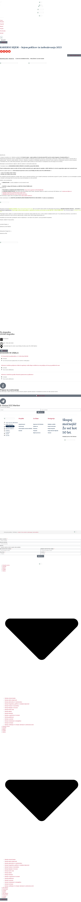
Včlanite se (35, 426)
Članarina (35, 428)
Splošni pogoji (29, 532)
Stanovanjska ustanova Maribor (25, 428)
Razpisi (1, 26)
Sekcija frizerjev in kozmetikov (12, 705)
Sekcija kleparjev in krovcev (11, 707)
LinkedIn (7, 433)
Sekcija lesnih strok (9, 709)
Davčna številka (3, 542)
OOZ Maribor (5, 887)
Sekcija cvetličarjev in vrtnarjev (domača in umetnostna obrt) (19, 724)
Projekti (1, 28)
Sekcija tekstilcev (9, 713)
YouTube (7, 435)
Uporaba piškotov (36, 532)
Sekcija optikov (8, 711)
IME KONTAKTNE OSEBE (5, 548)
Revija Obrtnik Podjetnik (53, 430)
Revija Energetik (51, 428)
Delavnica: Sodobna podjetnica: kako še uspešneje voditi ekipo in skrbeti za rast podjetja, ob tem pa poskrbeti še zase (30, 365)
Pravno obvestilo (24, 532)
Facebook (7, 430)
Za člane (4, 890)
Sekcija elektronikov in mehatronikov (13, 702)
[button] (1, 51)
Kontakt (1, 33)
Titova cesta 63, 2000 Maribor (12, 422)
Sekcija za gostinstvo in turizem (12, 715)
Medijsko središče (51, 424)
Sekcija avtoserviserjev (10, 698)
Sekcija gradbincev (9, 717)
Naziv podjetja (3, 538)
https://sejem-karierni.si (26, 195)
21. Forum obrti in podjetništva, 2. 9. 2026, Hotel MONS (14, 356)
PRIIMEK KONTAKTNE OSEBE (47, 548)
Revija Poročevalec (52, 426)
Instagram (8, 432)
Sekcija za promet (9, 719)
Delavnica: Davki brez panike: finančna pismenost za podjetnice (17, 374)
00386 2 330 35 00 (9, 424)
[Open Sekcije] (4, 40)
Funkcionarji (21, 426)
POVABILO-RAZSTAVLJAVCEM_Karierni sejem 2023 (13, 192)
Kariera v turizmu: (13, 208)
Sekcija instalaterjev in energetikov (13, 721)
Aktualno (2, 21)
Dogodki (2, 24)
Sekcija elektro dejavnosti (11, 700)
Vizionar (49, 432)
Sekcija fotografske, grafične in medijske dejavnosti (17, 703)
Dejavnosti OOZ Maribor (38, 424)
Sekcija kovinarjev (9, 722)
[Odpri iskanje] (1, 37)
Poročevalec (3, 30)
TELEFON (2, 552)
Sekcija (1, 545)
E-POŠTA (42, 552)
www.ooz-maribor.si (10, 428)
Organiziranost (22, 424)
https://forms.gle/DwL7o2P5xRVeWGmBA (34, 189)
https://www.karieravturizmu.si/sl (25, 208)
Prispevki (35, 430)
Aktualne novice (6, 565)
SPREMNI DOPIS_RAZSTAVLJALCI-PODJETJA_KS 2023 (14, 194)
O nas (1, 20)
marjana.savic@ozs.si (67, 191)
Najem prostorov (36, 432)
